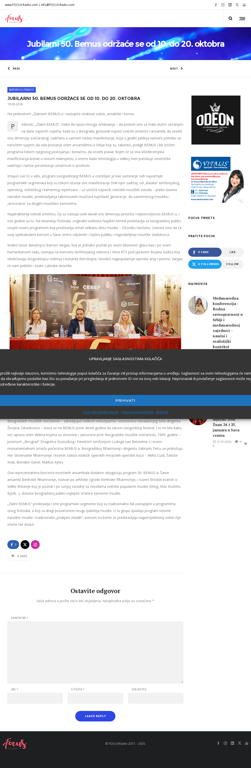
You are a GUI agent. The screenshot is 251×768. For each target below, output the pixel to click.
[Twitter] (237, 5)
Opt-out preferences (101, 411)
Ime (14, 689)
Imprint (162, 411)
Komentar (19, 618)
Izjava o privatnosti (137, 411)
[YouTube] (244, 5)
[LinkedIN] (230, 5)
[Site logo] (14, 18)
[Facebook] (215, 5)
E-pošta (78, 689)
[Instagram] (222, 5)
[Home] (41, 743)
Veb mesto (139, 689)
